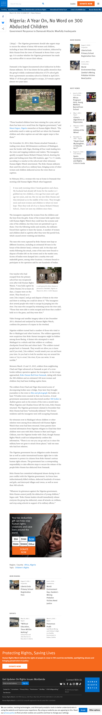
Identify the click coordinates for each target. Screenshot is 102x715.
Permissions (34, 689)
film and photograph (39, 393)
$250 (31, 539)
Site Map (42, 689)
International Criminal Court (58, 10)
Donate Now (86, 3)
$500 (16, 544)
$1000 (23, 544)
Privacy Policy (24, 689)
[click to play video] (35, 100)
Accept (83, 710)
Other (32, 544)
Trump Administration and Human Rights (34, 10)
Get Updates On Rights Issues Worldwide (23, 679)
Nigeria (24, 128)
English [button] (73, 3)
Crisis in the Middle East (78, 10)
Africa (26, 564)
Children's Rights (22, 567)
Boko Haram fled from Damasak (33, 375)
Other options (94, 710)
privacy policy (9, 712)
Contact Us (6, 689)
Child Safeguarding (52, 689)
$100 (23, 539)
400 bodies (54, 399)
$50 (16, 539)
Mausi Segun (15, 128)
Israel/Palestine (13, 10)
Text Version (6, 692)
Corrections (14, 689)
